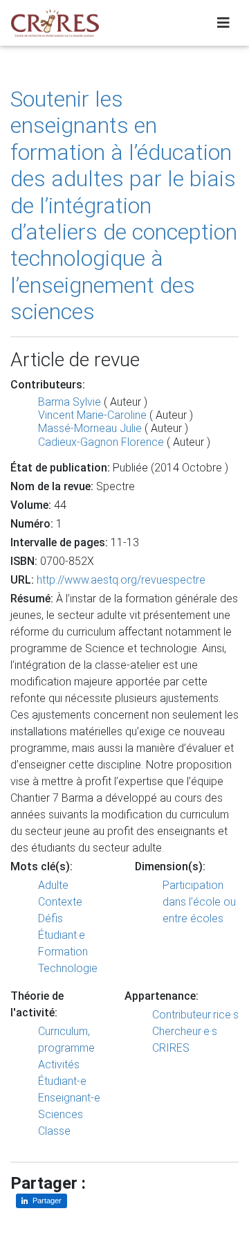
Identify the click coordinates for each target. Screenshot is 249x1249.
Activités (59, 1064)
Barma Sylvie (69, 401)
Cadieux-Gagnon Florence (101, 442)
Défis (50, 918)
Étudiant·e (61, 935)
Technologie (68, 968)
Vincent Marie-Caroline (92, 415)
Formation (63, 951)
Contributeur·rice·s (195, 1014)
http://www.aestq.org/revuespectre (121, 579)
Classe (54, 1131)
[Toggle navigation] (223, 23)
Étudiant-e (62, 1081)
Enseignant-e (69, 1097)
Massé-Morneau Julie (90, 428)
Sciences (60, 1114)
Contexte (60, 901)
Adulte (53, 885)
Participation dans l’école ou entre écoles (199, 902)
